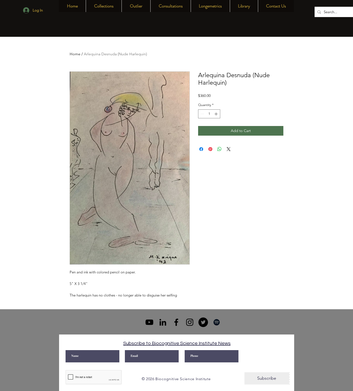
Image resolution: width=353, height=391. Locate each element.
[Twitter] (203, 322)
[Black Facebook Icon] (176, 322)
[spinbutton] (209, 114)
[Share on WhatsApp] (219, 149)
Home (75, 54)
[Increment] (216, 114)
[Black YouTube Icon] (149, 322)
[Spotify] (216, 322)
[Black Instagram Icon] (190, 322)
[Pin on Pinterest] (210, 149)
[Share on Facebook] (201, 149)
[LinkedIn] (163, 322)
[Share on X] (228, 149)
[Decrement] (202, 114)
